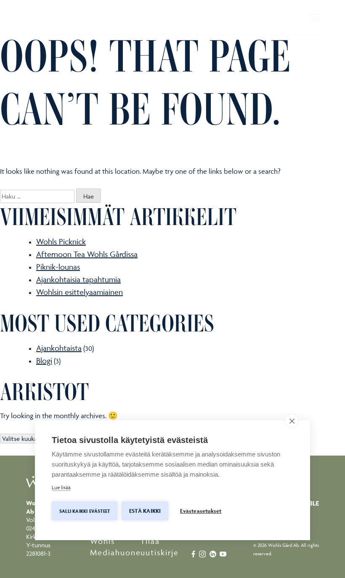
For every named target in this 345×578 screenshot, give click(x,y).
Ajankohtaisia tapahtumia (78, 279)
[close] (292, 421)
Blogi (44, 360)
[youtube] (224, 553)
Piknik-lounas (58, 267)
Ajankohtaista (59, 348)
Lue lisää (61, 487)
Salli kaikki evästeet (84, 511)
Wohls (102, 541)
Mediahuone (115, 552)
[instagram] (204, 553)
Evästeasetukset (200, 510)
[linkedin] (214, 553)
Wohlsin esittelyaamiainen (79, 292)
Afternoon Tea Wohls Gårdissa (87, 254)
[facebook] (194, 553)
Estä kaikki (145, 510)
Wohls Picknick (61, 241)
